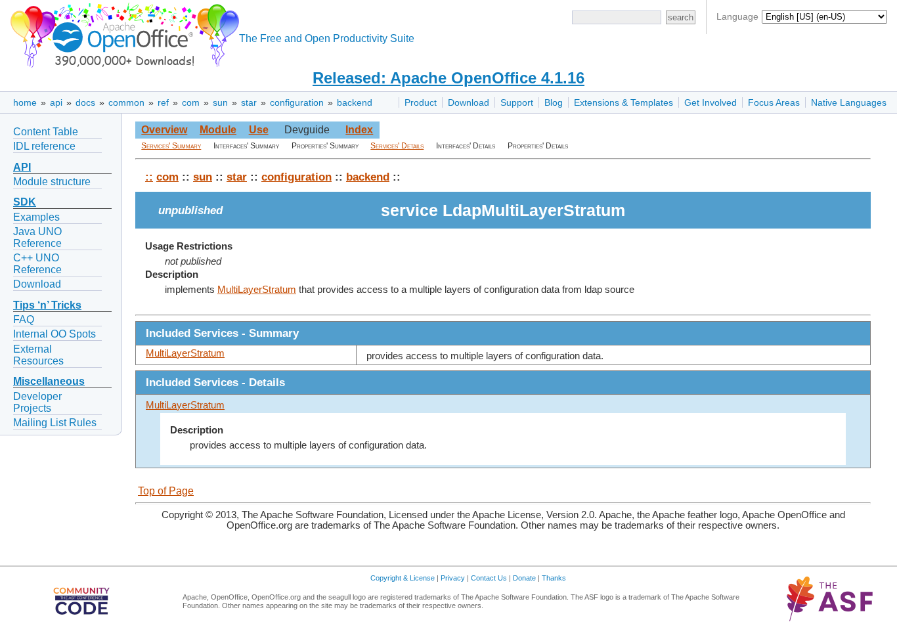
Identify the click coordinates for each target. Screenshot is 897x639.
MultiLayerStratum (256, 289)
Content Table (45, 131)
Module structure (52, 181)
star (249, 102)
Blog (553, 102)
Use (259, 129)
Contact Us (489, 578)
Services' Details (397, 145)
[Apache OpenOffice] (122, 33)
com (191, 102)
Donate (524, 578)
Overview (164, 129)
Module (218, 129)
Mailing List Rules (55, 422)
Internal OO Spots (54, 334)
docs (85, 102)
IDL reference (44, 146)
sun (220, 102)
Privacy (453, 578)
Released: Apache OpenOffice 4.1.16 (448, 78)
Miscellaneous (49, 381)
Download (468, 102)
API (22, 167)
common (126, 102)
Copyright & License (402, 578)
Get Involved (710, 102)
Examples (36, 217)
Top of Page (166, 490)
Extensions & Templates (623, 102)
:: (149, 176)
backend (354, 102)
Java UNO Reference (37, 237)
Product (421, 102)
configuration (297, 102)
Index (359, 129)
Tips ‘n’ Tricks (47, 305)
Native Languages (848, 102)
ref (163, 102)
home (25, 102)
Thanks (554, 578)
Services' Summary (171, 145)
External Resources (38, 354)
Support (516, 102)
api (56, 102)
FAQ (23, 319)
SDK (24, 202)
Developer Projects (37, 402)
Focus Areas (774, 102)
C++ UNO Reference (37, 263)
